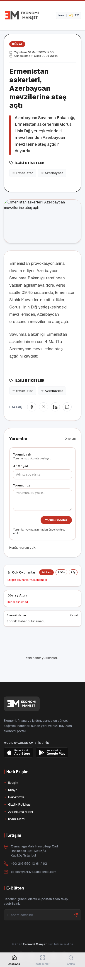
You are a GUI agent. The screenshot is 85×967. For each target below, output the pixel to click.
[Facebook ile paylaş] (31, 406)
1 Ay (73, 572)
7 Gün (61, 572)
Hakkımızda (16, 782)
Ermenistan (24, 173)
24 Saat (46, 572)
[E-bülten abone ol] (75, 899)
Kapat (74, 615)
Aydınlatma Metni (20, 796)
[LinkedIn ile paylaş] (55, 406)
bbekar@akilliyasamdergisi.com (33, 856)
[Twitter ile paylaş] (43, 406)
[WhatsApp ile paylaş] (67, 406)
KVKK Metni (16, 804)
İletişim (13, 767)
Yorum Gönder (56, 520)
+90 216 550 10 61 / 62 (29, 848)
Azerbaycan (54, 173)
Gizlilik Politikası (19, 789)
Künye (12, 774)
